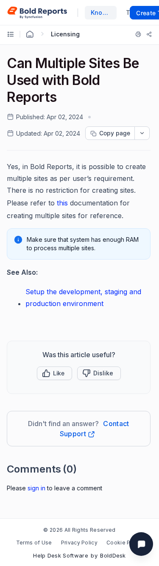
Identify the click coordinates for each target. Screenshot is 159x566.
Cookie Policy (124, 542)
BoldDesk (113, 555)
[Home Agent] (29, 34)
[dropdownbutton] (142, 133)
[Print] (138, 34)
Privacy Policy (79, 542)
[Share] (149, 34)
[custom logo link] (37, 12)
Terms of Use (34, 542)
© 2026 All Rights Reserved (79, 530)
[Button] (99, 373)
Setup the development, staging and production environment (83, 297)
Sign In (36, 488)
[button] (54, 373)
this (62, 203)
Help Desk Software (60, 555)
